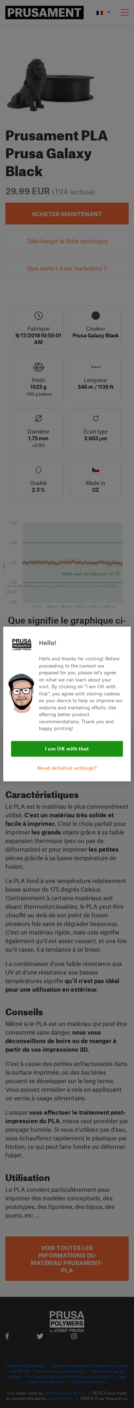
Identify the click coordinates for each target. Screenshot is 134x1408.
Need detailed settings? (67, 768)
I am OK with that (67, 748)
